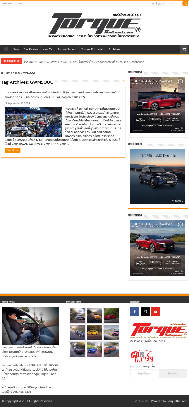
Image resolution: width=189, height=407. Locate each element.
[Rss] (153, 3)
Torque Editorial (92, 49)
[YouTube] (155, 311)
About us (7, 3)
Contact (19, 3)
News (16, 49)
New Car (48, 49)
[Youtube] (159, 3)
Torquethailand (177, 401)
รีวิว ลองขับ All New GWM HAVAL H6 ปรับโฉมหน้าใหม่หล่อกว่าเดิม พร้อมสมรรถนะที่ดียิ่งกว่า (83, 62)
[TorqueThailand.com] (94, 25)
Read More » (12, 150)
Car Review (31, 49)
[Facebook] (156, 3)
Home (6, 49)
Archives (114, 49)
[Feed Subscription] (124, 81)
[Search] (185, 3)
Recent (173, 373)
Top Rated (144, 373)
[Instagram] (145, 311)
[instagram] (163, 3)
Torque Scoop (66, 49)
